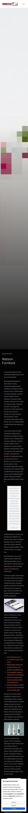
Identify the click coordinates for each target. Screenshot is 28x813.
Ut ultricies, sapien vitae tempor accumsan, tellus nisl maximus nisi (14, 680)
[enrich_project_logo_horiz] (10, 3)
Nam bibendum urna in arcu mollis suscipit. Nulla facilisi (15, 659)
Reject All (14, 805)
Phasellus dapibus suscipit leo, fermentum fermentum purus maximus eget (15, 687)
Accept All (14, 808)
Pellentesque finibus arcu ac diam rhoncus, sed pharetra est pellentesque (15, 667)
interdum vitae (8, 454)
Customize (13, 802)
